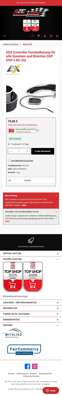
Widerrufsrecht (22, 374)
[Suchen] (32, 36)
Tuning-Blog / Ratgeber (16, 314)
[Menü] (5, 35)
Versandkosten (45, 382)
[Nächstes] (53, 97)
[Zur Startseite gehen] (31, 12)
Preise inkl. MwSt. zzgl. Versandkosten (22, 125)
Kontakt (11, 374)
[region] (31, 98)
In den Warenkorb (42, 151)
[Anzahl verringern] (11, 151)
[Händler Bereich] (51, 36)
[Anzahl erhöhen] (27, 151)
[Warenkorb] (57, 36)
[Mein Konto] (45, 36)
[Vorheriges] (8, 97)
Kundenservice (11, 319)
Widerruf (33, 374)
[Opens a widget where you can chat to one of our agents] (50, 391)
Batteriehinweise (45, 374)
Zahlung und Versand (31, 376)
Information (10, 308)
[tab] (31, 200)
